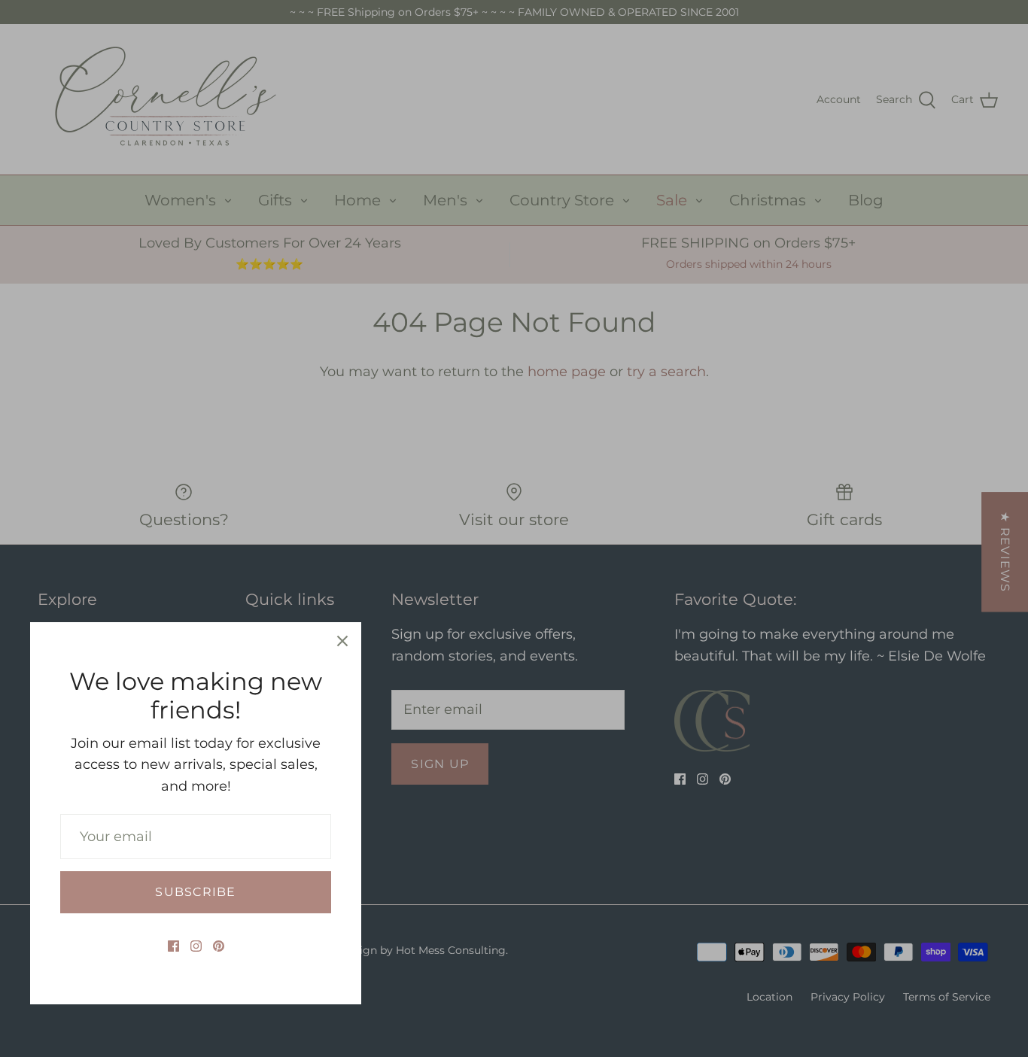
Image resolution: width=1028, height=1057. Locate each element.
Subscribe (195, 892)
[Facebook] (173, 946)
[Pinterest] (218, 946)
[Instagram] (196, 946)
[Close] (342, 641)
